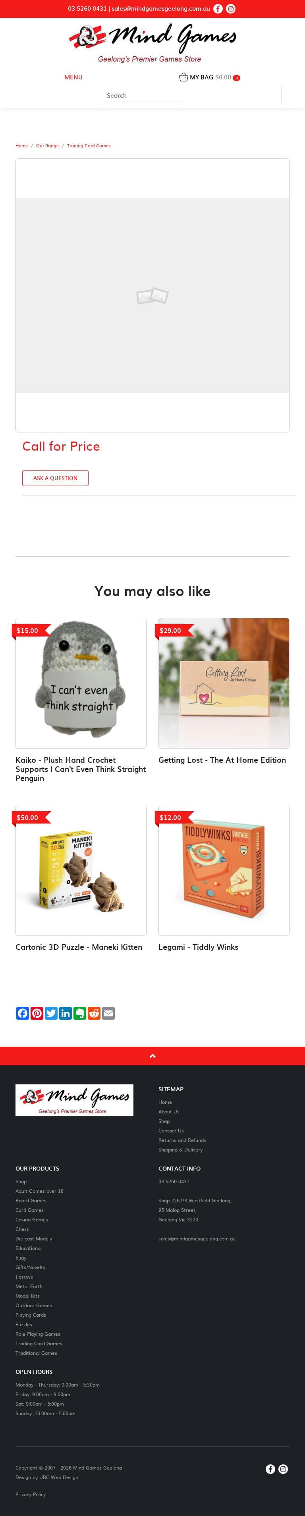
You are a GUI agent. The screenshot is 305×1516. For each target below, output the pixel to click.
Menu (73, 76)
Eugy (20, 1257)
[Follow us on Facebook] (218, 9)
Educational (28, 1248)
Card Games (29, 1209)
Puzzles (23, 1324)
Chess (22, 1228)
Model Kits (27, 1295)
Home (21, 146)
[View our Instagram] (231, 9)
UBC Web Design (58, 1477)
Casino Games (31, 1219)
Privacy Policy (30, 1494)
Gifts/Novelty (30, 1267)
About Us (169, 1111)
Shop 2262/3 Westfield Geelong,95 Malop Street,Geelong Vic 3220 (195, 1209)
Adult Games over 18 (39, 1190)
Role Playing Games (37, 1333)
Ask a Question (55, 478)
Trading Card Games (88, 146)
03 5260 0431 (87, 8)
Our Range (47, 146)
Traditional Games (36, 1352)
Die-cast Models (33, 1238)
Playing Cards (30, 1314)
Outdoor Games (33, 1305)
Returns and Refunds (182, 1140)
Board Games (30, 1200)
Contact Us (171, 1130)
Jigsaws (24, 1276)
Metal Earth (28, 1286)
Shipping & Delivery (180, 1149)
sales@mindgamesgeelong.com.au (161, 8)
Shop (164, 1120)
